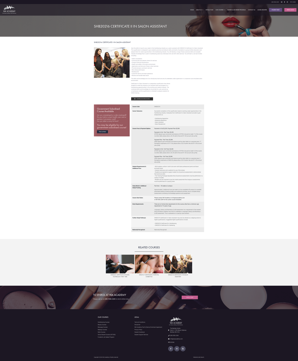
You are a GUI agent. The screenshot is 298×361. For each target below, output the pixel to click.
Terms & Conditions (139, 322)
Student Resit (276, 10)
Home (192, 10)
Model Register (262, 10)
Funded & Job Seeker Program (236, 10)
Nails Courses (101, 332)
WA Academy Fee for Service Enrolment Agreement (148, 327)
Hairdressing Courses (103, 322)
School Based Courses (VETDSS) (106, 334)
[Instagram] (287, 2)
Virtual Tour (209, 10)
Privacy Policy (138, 329)
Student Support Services (141, 334)
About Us (199, 10)
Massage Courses (103, 327)
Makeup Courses (102, 329)
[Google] (183, 348)
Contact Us (251, 10)
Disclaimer (137, 324)
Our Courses (220, 10)
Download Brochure (143, 99)
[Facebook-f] (284, 2)
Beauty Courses (102, 324)
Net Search (201, 357)
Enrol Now (290, 10)
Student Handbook (139, 332)
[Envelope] (281, 2)
